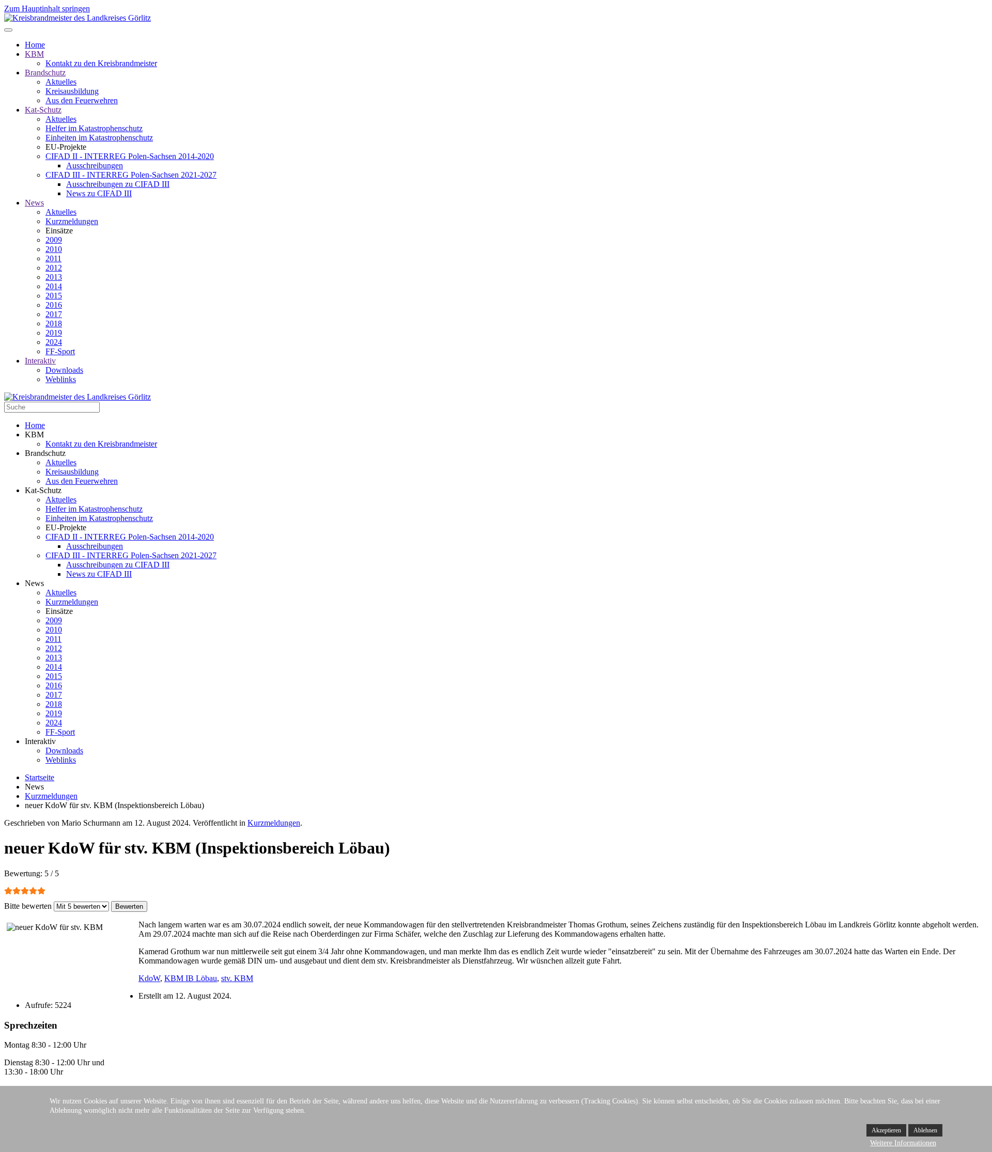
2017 (53, 314)
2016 (53, 305)
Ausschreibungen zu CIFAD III (117, 184)
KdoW (149, 978)
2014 (53, 286)
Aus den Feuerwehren (81, 100)
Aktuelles (60, 81)
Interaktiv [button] (40, 741)
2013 (53, 277)
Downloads (64, 370)
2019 (53, 332)
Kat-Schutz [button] (43, 490)
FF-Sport (60, 351)
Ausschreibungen (94, 165)
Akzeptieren (886, 1130)
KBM (34, 54)
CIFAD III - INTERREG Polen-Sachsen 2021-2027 (130, 174)
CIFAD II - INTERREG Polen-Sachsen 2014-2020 (129, 156)
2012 (53, 267)
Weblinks (60, 379)
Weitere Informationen (903, 1143)
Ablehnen (925, 1130)
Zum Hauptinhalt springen (47, 8)
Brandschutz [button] (45, 453)
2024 (53, 342)
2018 (53, 323)
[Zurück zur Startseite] (77, 17)
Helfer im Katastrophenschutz (94, 128)
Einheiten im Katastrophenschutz (99, 137)
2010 (53, 249)
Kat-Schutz (43, 109)
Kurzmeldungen (71, 221)
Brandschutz (45, 72)
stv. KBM (237, 978)
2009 (53, 239)
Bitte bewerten (28, 906)
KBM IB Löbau (190, 978)
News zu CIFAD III (99, 193)
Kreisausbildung (72, 91)
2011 (53, 258)
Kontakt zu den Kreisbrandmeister (101, 63)
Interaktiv (40, 360)
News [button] (34, 583)
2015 (53, 295)
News (34, 202)
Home (35, 44)
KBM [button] (34, 434)
